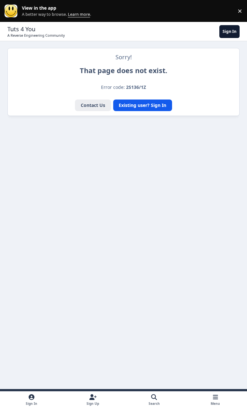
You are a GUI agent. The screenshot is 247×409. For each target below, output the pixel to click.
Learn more (12, 11)
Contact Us (93, 105)
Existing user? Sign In (142, 105)
